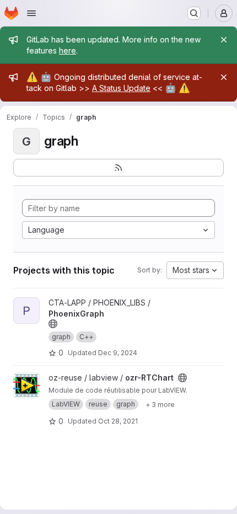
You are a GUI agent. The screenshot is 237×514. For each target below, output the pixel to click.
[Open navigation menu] (31, 13)
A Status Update (121, 88)
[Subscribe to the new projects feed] (118, 167)
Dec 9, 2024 (117, 353)
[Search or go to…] (194, 13)
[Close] (223, 39)
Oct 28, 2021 (118, 421)
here (67, 50)
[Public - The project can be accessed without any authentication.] (53, 323)
